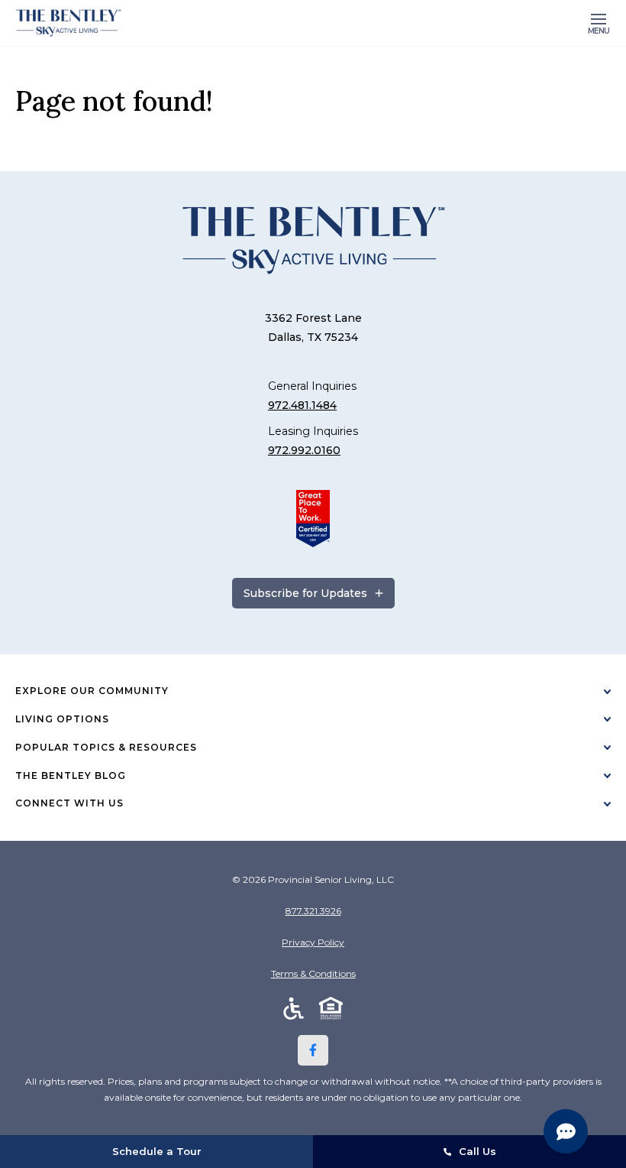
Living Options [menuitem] (62, 719)
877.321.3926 (313, 911)
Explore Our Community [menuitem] (92, 690)
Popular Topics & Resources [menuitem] (106, 747)
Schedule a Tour (157, 1151)
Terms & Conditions (313, 973)
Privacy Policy (313, 942)
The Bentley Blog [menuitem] (70, 775)
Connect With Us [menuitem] (69, 803)
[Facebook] (313, 1050)
